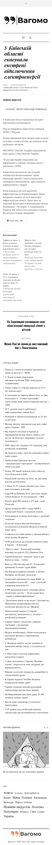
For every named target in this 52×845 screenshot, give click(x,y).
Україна (9, 816)
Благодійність (32, 793)
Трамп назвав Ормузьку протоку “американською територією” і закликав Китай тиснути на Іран (27, 463)
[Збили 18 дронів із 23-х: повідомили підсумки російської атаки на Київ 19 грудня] (14, 287)
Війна (16, 797)
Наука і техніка (23, 802)
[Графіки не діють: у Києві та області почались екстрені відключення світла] (14, 252)
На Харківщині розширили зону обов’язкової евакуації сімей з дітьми (26, 325)
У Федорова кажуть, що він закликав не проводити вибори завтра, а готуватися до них (25, 646)
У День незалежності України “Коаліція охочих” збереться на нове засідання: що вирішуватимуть (24, 664)
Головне (27, 797)
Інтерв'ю (19, 793)
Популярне (11, 811)
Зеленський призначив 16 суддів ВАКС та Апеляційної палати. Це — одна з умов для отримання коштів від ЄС (25, 582)
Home (5, 85)
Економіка (40, 797)
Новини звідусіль (18, 85)
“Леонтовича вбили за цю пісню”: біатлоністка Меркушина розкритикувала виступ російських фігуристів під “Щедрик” (27, 603)
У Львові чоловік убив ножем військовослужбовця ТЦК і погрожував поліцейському (23, 380)
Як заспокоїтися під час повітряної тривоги (23, 771)
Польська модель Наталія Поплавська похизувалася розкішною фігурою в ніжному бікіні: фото (26, 526)
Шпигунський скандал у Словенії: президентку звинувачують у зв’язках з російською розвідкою (23, 614)
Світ (33, 811)
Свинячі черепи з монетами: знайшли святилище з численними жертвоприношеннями (22, 624)
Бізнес (7, 797)
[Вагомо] (26, 20)
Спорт (41, 811)
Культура (9, 802)
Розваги (24, 811)
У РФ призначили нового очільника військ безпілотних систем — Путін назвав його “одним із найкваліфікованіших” (25, 592)
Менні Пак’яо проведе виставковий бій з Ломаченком (26, 346)
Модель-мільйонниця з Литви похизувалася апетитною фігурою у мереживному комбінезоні (25, 635)
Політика (38, 807)
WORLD (8, 793)
